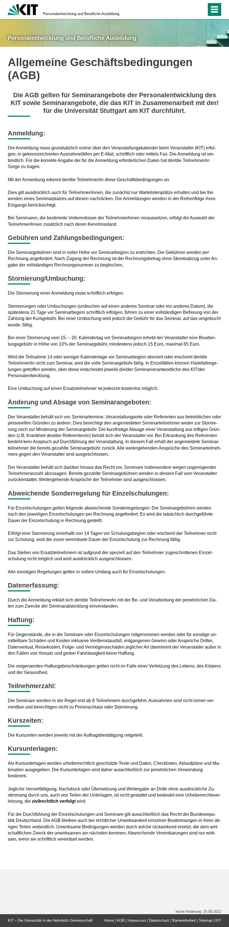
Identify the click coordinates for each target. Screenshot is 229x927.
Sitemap (205, 920)
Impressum (137, 920)
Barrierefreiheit (184, 920)
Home (109, 920)
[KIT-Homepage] (23, 9)
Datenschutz (159, 920)
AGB (121, 920)
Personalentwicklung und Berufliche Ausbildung (81, 14)
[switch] (190, 9)
